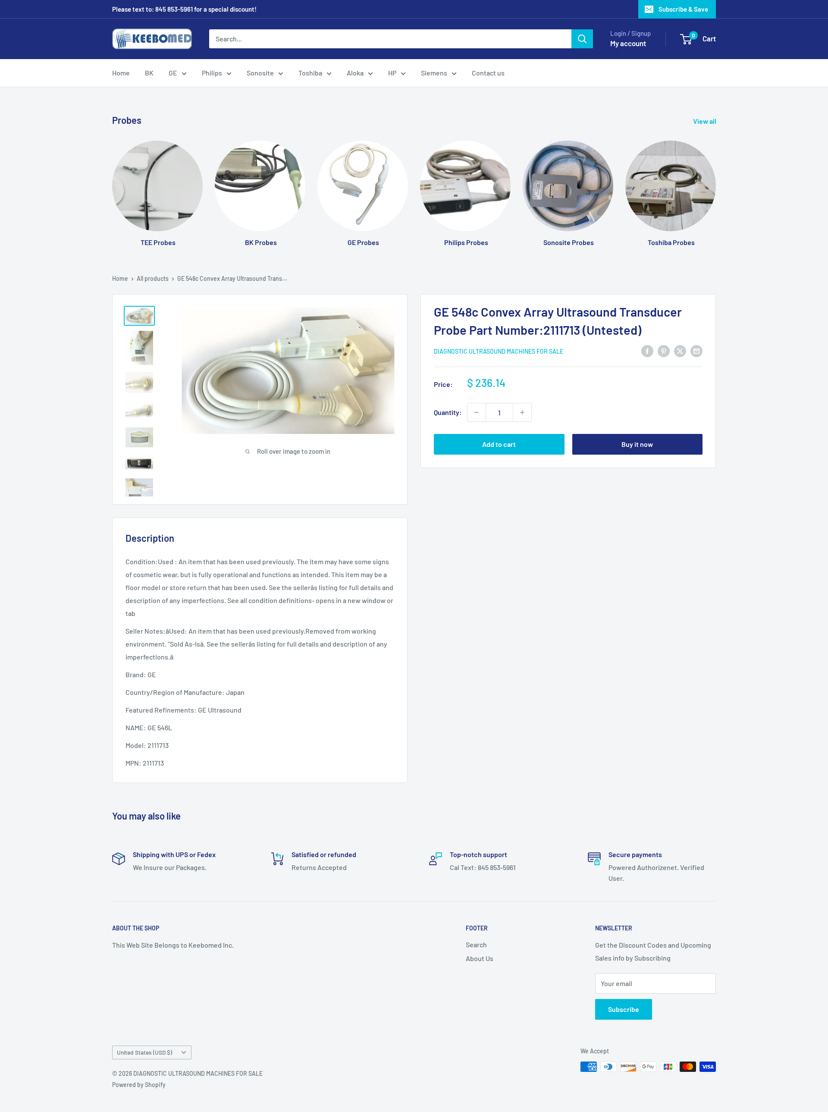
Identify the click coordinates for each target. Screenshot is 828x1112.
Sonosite (260, 73)
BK (149, 73)
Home (121, 73)
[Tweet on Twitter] (680, 350)
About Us (479, 958)
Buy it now (637, 444)
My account (628, 43)
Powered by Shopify (139, 1084)
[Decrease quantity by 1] (476, 412)
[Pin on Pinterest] (664, 350)
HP (392, 73)
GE (173, 73)
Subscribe (623, 1009)
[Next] (715, 185)
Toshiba (310, 73)
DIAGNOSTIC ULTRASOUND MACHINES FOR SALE (498, 351)
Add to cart (499, 444)
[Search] (582, 38)
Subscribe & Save (683, 9)
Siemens (434, 73)
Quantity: (448, 412)
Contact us (488, 73)
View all (705, 121)
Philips (212, 73)
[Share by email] (696, 350)
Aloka (355, 73)
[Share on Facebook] (647, 350)
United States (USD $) (144, 1052)
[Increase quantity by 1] (522, 412)
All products (153, 278)
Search (476, 944)
